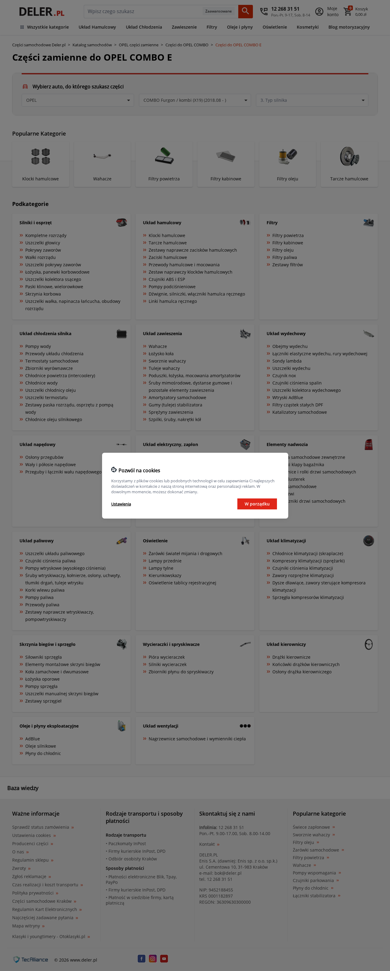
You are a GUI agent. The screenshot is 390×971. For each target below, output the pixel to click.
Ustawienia (121, 504)
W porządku (257, 504)
